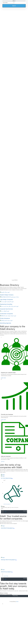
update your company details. (6, 594)
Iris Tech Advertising (6, 478)
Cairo (5, 511)
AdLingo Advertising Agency (8, 560)
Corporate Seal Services (6, 309)
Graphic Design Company (6, 295)
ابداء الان (3, 461)
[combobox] (8, 3)
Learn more (3, 377)
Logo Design (6, 576)
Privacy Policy (15, 595)
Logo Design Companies (6, 299)
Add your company (4, 593)
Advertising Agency (7, 504)
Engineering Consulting (6, 304)
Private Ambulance (5, 318)
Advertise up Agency (6, 572)
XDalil (17, 601)
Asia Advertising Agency (7, 528)
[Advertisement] (14, 621)
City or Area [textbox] (5, 2)
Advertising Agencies (5, 323)
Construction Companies (6, 313)
